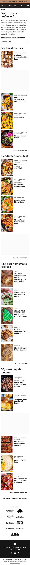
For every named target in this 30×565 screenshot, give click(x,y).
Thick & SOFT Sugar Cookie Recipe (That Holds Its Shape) (20, 314)
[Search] (24, 5)
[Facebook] (15, 553)
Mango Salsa (19, 117)
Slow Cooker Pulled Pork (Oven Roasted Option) (20, 383)
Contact (18, 549)
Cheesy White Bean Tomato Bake (19, 222)
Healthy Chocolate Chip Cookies (20, 331)
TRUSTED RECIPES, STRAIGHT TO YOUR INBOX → (15, 1)
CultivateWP (15, 563)
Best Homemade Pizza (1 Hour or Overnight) (20, 481)
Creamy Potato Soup (20, 461)
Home (3, 9)
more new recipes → (21, 150)
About (11, 547)
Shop (17, 547)
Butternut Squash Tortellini (18, 166)
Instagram (23, 498)
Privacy (23, 547)
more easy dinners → (21, 258)
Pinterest (15, 498)
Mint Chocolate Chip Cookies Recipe (20, 294)
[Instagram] (11, 553)
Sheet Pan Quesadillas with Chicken (19, 185)
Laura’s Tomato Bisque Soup (20, 201)
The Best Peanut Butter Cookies (20, 349)
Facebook (6, 498)
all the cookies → (22, 363)
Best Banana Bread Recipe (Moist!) (19, 443)
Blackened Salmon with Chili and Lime (20, 99)
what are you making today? (13, 38)
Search (27, 41)
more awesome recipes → (19, 492)
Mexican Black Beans (20, 137)
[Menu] (28, 5)
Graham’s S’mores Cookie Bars (20, 57)
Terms (11, 549)
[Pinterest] (18, 553)
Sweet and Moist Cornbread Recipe (20, 401)
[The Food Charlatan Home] (8, 5)
